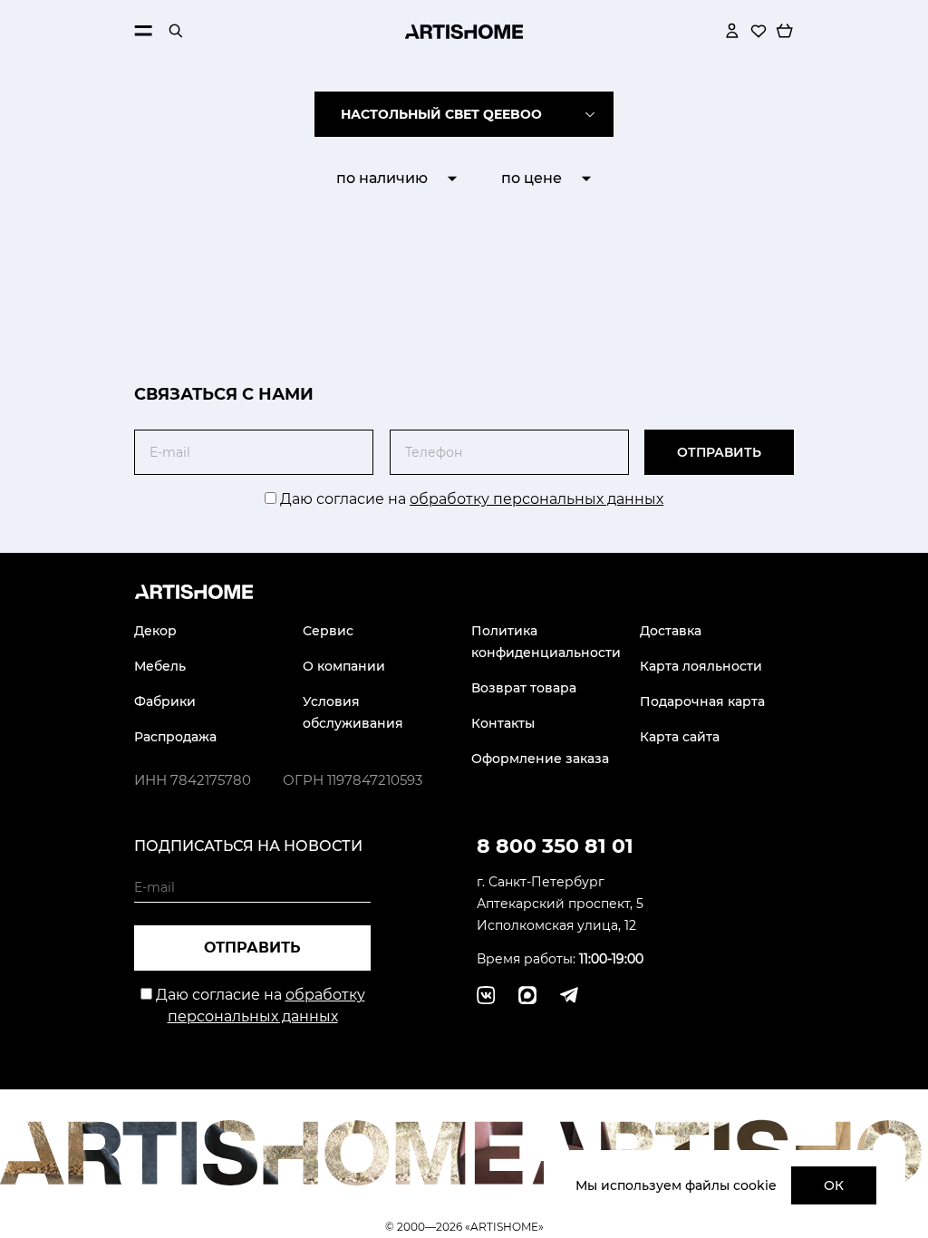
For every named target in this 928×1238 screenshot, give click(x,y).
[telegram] (527, 995)
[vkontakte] (486, 995)
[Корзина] (785, 31)
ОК (834, 1185)
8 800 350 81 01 (555, 846)
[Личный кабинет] (732, 31)
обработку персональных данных (536, 499)
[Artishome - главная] (464, 31)
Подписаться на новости (248, 846)
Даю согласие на (469, 499)
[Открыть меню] (143, 31)
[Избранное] (758, 31)
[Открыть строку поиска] (176, 31)
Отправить (719, 452)
